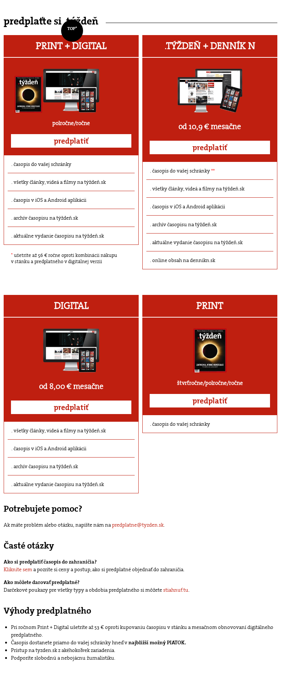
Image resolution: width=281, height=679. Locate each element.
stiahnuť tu (175, 590)
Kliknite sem (18, 569)
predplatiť (71, 141)
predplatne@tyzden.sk (138, 524)
